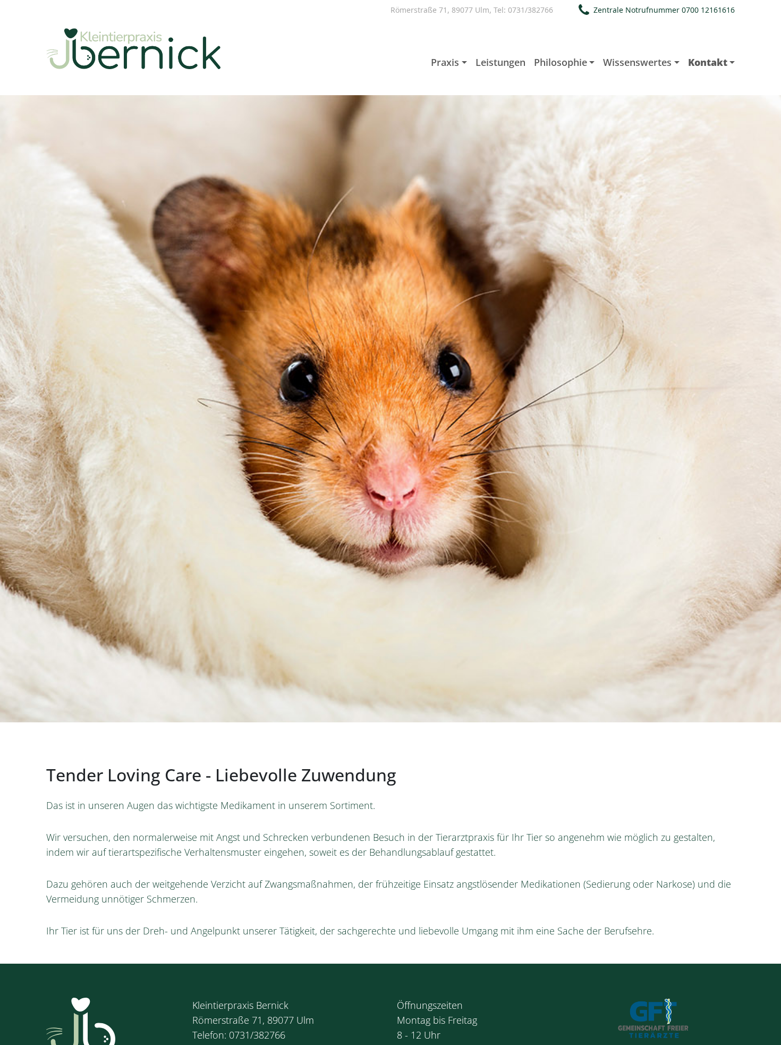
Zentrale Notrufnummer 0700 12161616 (664, 10)
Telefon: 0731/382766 (238, 1035)
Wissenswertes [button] (637, 62)
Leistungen (500, 62)
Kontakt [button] (707, 62)
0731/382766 (530, 10)
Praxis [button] (445, 62)
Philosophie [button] (560, 62)
